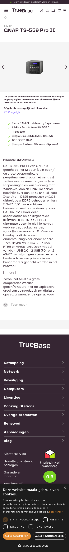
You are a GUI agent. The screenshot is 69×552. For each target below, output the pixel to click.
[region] (34, 67)
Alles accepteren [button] (17, 536)
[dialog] (34, 518)
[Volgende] (66, 67)
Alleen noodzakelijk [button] (49, 536)
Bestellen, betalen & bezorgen (18, 463)
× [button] (64, 487)
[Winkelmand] (63, 10)
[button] (34, 546)
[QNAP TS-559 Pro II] (34, 67)
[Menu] (6, 10)
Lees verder (55, 511)
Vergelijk (14, 112)
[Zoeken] (47, 10)
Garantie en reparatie (12, 474)
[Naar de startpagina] (22, 10)
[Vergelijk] (53, 11)
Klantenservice (15, 453)
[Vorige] (3, 67)
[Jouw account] (41, 10)
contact (19, 102)
